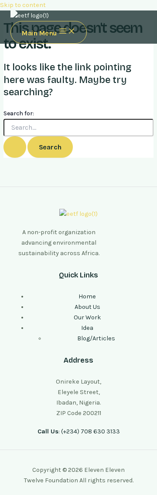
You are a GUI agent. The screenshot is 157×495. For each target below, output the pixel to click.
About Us (87, 307)
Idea (87, 328)
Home (87, 296)
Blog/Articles (96, 338)
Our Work (87, 317)
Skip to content (23, 5)
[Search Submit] (14, 147)
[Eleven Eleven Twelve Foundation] (29, 15)
